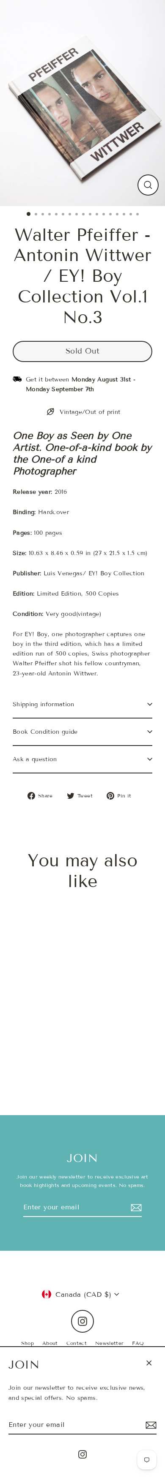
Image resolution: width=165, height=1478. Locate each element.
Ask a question (35, 759)
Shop (27, 1343)
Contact (76, 1343)
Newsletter (109, 1343)
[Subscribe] (150, 1424)
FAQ (138, 1343)
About (50, 1343)
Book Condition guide (45, 731)
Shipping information (43, 704)
